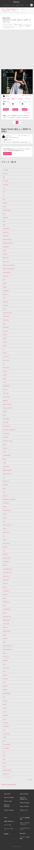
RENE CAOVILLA (7, 525)
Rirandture (5, 715)
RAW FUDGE (6, 316)
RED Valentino (6, 426)
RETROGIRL (6, 580)
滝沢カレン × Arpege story (9, 117)
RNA (4, 759)
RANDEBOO (6, 290)
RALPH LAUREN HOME (8, 268)
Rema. (4, 492)
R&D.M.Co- (5, 173)
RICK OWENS (6, 624)
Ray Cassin (5, 331)
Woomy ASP (7, 793)
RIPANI (4, 704)
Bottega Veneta (24, 142)
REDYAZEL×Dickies (7, 441)
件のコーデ (27, 135)
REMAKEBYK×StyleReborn (9, 499)
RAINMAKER (6, 247)
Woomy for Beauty (8, 810)
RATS (4, 298)
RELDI (4, 488)
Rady (4, 221)
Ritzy (4, 741)
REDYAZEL (5, 437)
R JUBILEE (5, 170)
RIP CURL (5, 700)
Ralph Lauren (6, 261)
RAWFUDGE (6, 320)
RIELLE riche (6, 656)
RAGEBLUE (5, 236)
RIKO (4, 682)
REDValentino (6, 433)
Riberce (5, 613)
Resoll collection (7, 558)
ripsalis (4, 711)
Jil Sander (8, 142)
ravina (4, 309)
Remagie (5, 495)
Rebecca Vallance (7, 404)
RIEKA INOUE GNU (7, 649)
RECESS (5, 411)
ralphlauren (5, 276)
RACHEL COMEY (7, 210)
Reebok (5, 444)
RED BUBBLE (6, 419)
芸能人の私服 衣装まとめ (12, 9)
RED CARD (5, 422)
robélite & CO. (6, 774)
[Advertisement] (17, 48)
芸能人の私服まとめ (9, 821)
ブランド (27, 5)
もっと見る (27, 112)
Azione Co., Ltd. (24, 810)
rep (4, 536)
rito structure (6, 733)
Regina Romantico (7, 470)
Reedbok (5, 448)
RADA (4, 214)
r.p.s (4, 188)
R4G (4, 199)
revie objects (6, 591)
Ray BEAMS (6, 327)
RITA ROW (5, 722)
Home (5, 817)
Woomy (16, 2)
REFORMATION (6, 455)
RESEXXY (5, 554)
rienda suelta (6, 667)
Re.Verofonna (6, 367)
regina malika (6, 466)
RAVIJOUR (5, 305)
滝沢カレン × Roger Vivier (24, 115)
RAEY (4, 225)
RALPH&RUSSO (6, 272)
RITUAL (5, 737)
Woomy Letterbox (24, 806)
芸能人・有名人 (20, 5)
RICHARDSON (6, 620)
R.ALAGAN (5, 181)
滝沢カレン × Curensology (23, 117)
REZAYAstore (6, 602)
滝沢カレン (8, 96)
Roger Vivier (6, 10)
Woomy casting (8, 801)
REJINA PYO (6, 481)
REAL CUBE (6, 393)
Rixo (4, 752)
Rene (4, 521)
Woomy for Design (24, 802)
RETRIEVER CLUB (7, 572)
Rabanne (5, 203)
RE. (4, 364)
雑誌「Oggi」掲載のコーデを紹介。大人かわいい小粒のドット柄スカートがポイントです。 (17, 99)
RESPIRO (5, 565)
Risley (4, 719)
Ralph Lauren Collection (9, 265)
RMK (4, 755)
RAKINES (5, 254)
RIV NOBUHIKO (6, 744)
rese (4, 550)
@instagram (23, 833)
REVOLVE (5, 594)
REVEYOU (5, 583)
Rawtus (5, 323)
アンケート (7, 153)
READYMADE (6, 386)
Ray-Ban (5, 334)
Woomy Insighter (24, 793)
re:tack (4, 382)
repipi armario (6, 543)
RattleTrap (5, 301)
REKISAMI (5, 484)
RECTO (4, 415)
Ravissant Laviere (7, 312)
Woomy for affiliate (9, 797)
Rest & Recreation (7, 569)
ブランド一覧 (7, 825)
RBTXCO (5, 342)
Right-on (5, 675)
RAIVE (4, 250)
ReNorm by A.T (7, 532)
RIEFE (4, 642)
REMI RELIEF (6, 503)
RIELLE (4, 653)
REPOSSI (5, 547)
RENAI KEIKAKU (7, 510)
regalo (4, 462)
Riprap (4, 708)
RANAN (5, 283)
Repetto (5, 539)
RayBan (5, 338)
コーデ (13, 5)
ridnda (4, 635)
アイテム (13, 10)
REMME (5, 506)
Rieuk (4, 671)
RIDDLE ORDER (6, 631)
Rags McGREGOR (7, 239)
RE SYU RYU (6, 360)
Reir (4, 477)
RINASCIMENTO (7, 693)
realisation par (6, 397)
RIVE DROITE (6, 748)
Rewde (4, 598)
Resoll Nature (6, 561)
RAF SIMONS (6, 228)
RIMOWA (5, 689)
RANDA (5, 287)
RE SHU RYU (6, 356)
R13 (4, 195)
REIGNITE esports (7, 473)
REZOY (4, 605)
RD (3, 349)
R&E (4, 177)
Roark (4, 766)
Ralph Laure (6, 257)
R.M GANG (5, 184)
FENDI (3, 142)
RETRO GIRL (6, 576)
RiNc (4, 697)
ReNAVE (5, 514)
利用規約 (6, 834)
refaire (4, 451)
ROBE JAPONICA (7, 770)
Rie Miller (5, 638)
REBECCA (5, 400)
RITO (4, 730)
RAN (4, 279)
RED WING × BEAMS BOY (9, 430)
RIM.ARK (5, 686)
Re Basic (5, 353)
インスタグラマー (6, 5)
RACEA (4, 206)
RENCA (5, 517)
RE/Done (5, 371)
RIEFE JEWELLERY (7, 645)
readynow (5, 389)
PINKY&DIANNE (15, 142)
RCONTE (5, 345)
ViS (29, 142)
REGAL (4, 459)
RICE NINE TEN (7, 616)
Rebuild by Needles (7, 408)
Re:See (4, 378)
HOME (2, 9)
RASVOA (5, 294)
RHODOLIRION (6, 609)
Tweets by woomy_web (8, 784)
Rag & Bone (6, 232)
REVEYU (5, 587)
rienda (4, 664)
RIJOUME (5, 678)
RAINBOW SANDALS (8, 243)
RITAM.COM (6, 726)
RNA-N (4, 763)
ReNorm (5, 528)
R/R (4, 192)
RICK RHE (5, 627)
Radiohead (5, 217)
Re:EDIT (5, 375)
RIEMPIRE (5, 660)
